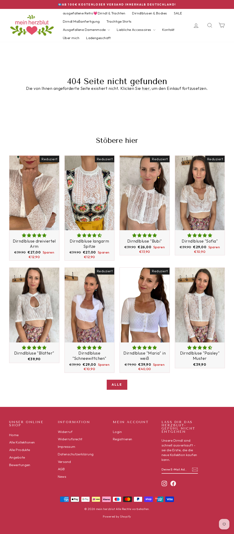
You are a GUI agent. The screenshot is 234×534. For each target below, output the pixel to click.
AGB (61, 469)
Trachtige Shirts (118, 21)
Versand (64, 461)
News (62, 476)
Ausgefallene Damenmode (84, 29)
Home (14, 435)
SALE (178, 13)
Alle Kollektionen (22, 442)
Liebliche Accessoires (134, 29)
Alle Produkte (19, 450)
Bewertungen (19, 465)
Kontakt (168, 29)
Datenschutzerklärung (76, 454)
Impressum (66, 446)
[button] (34, 235)
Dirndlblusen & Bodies (149, 13)
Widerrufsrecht (70, 439)
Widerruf (65, 432)
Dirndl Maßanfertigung (81, 21)
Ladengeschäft (98, 38)
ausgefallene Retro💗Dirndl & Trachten (94, 13)
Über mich (71, 38)
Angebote (17, 457)
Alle (117, 384)
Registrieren (122, 439)
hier (145, 88)
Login (117, 432)
